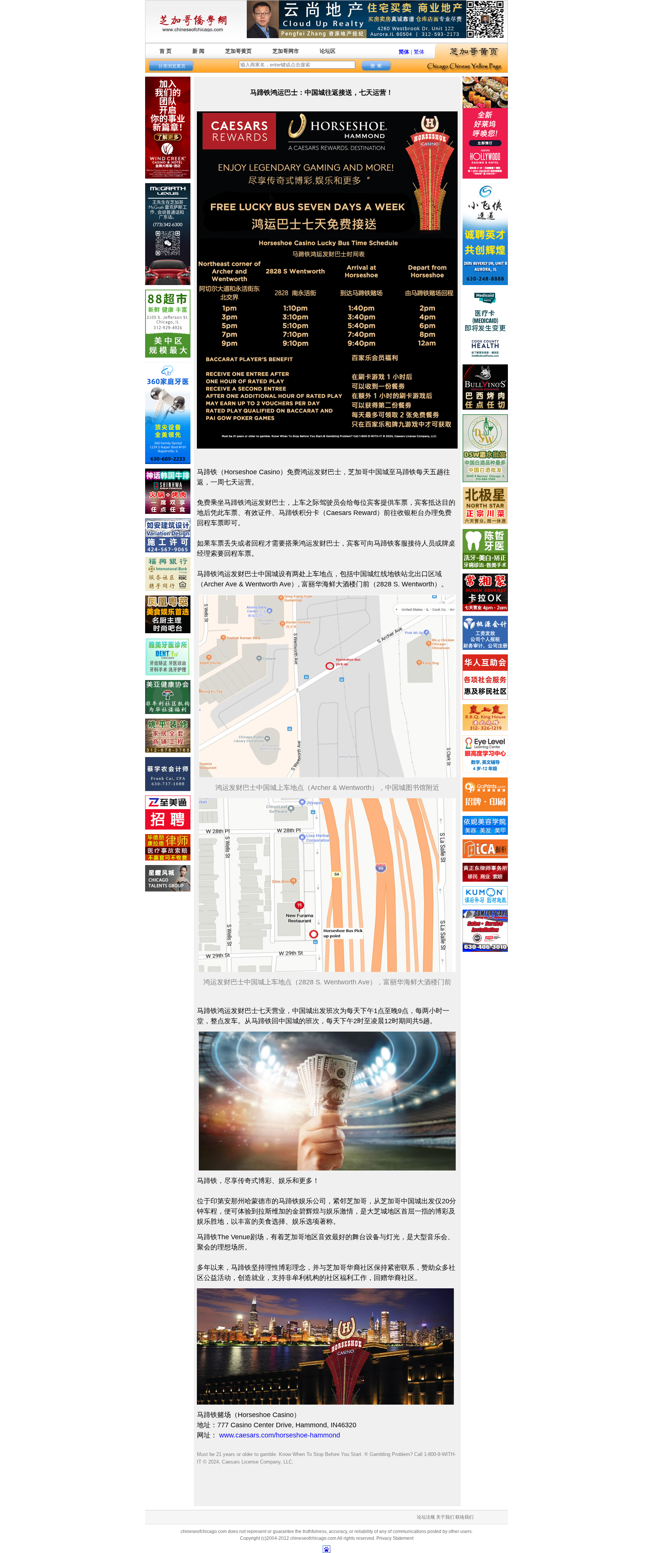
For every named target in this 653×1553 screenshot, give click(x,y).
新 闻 (198, 51)
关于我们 (445, 1517)
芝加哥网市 (285, 51)
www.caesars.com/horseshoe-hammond (279, 1435)
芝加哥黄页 (238, 51)
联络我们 (464, 1517)
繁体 (419, 52)
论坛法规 (426, 1517)
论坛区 (328, 51)
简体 (404, 52)
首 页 (165, 51)
